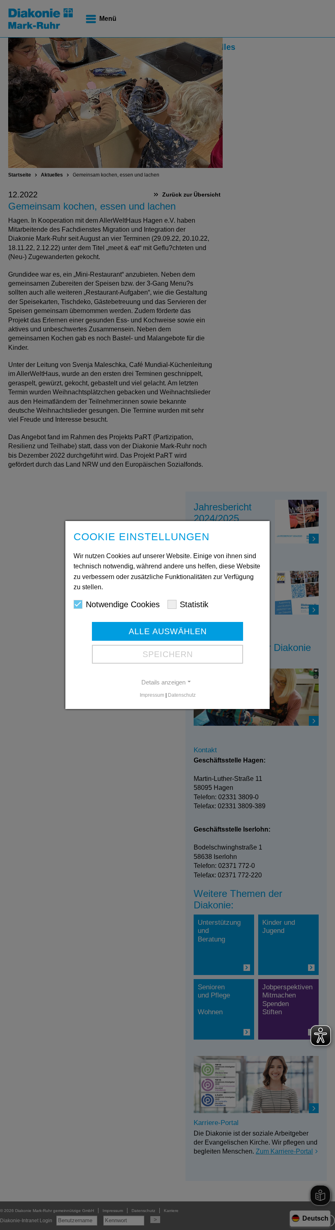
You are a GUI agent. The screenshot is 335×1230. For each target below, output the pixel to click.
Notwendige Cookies (123, 604)
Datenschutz (182, 695)
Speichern (168, 654)
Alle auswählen (168, 631)
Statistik (194, 604)
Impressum (152, 695)
